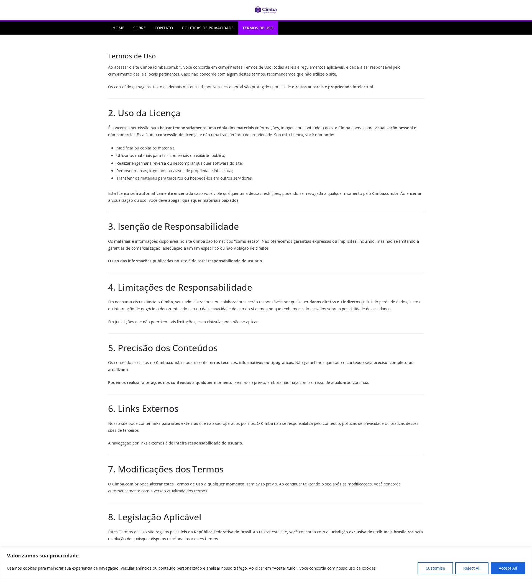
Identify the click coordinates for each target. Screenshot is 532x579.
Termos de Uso (257, 27)
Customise (435, 568)
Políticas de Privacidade (208, 27)
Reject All (471, 568)
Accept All (508, 568)
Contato (164, 27)
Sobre (139, 27)
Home (118, 27)
